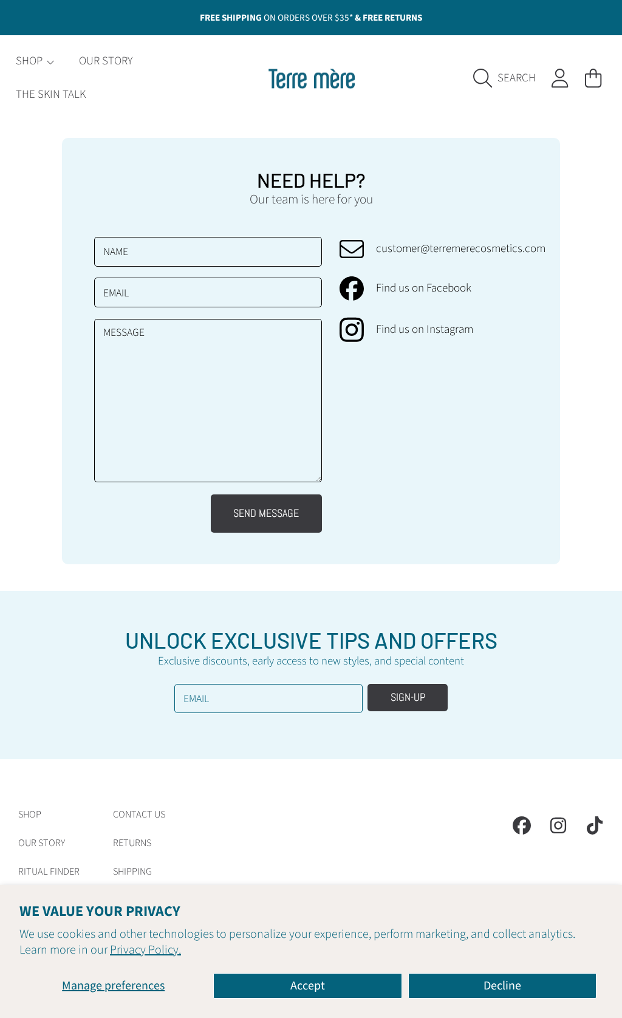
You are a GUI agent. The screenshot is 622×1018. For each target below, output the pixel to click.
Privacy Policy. (145, 949)
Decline (502, 985)
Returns (132, 843)
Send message (266, 513)
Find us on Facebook (423, 289)
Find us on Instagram (424, 330)
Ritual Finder (49, 871)
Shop (30, 61)
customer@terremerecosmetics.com (460, 249)
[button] (508, 78)
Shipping (132, 871)
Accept (307, 985)
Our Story (41, 843)
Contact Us (139, 814)
